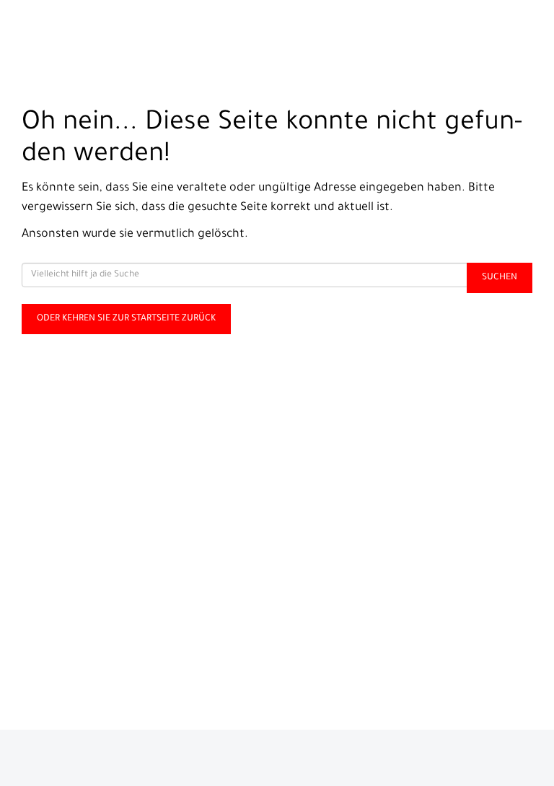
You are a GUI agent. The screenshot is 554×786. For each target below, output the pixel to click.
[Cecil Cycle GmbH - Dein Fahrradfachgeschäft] (138, 33)
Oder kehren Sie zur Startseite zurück (126, 319)
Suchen (499, 278)
